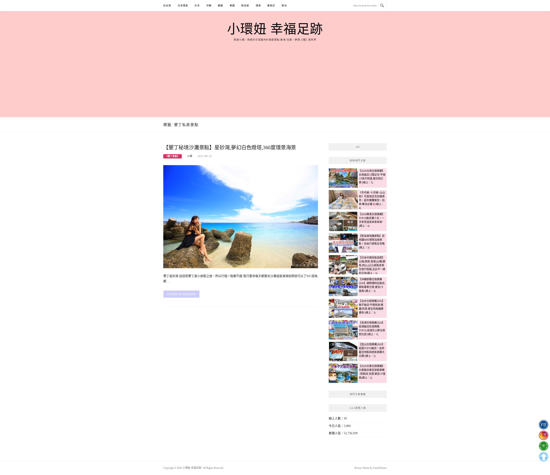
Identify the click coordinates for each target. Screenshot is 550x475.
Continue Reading (181, 294)
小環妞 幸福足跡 (275, 29)
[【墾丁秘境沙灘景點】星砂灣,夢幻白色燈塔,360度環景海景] (240, 216)
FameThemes (380, 467)
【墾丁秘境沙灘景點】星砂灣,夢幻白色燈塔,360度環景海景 (229, 147)
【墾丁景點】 (172, 156)
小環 (189, 156)
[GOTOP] (543, 456)
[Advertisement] (275, 74)
